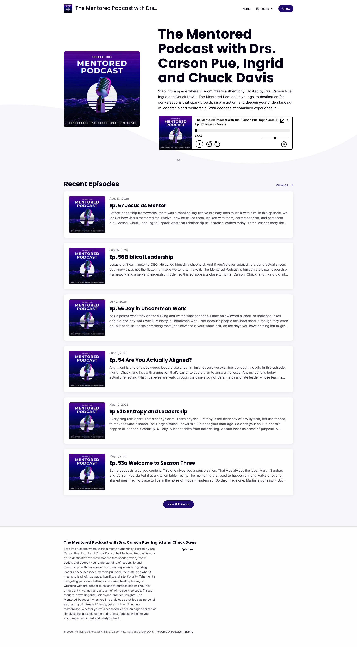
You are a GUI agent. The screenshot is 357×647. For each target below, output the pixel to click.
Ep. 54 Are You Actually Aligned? (150, 360)
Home (246, 8)
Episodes (263, 8)
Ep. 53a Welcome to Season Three (152, 463)
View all (282, 185)
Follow (285, 8)
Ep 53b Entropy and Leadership (148, 411)
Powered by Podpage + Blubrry (175, 631)
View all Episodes (178, 504)
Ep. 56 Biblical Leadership (141, 257)
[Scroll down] (178, 158)
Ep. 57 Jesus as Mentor (137, 205)
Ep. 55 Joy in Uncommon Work (147, 308)
